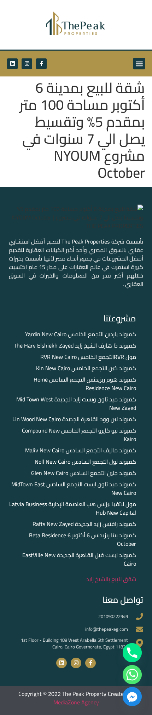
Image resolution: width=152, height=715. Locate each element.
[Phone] (132, 652)
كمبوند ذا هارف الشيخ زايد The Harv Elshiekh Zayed (75, 345)
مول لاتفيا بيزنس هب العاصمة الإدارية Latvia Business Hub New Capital (72, 508)
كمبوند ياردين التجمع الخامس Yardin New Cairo (80, 334)
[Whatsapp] (132, 674)
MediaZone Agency (76, 702)
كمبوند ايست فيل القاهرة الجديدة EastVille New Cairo (79, 559)
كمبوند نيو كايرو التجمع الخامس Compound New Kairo (79, 434)
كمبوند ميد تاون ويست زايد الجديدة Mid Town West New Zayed (76, 403)
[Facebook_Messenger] (132, 696)
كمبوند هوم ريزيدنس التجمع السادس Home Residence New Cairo (85, 383)
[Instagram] (27, 63)
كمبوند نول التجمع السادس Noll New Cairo (85, 461)
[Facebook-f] (41, 63)
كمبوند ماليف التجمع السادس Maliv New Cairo (80, 450)
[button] (139, 63)
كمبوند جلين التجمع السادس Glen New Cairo (83, 473)
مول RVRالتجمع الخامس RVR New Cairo (88, 356)
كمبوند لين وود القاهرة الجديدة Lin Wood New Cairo (74, 419)
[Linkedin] (12, 63)
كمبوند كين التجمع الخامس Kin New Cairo (86, 368)
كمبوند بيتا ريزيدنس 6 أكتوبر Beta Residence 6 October (82, 539)
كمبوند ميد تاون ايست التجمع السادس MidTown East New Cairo (73, 488)
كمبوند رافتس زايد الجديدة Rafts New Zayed (84, 524)
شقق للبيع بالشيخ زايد (111, 579)
